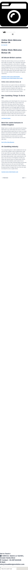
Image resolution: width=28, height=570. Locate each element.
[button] (13, 34)
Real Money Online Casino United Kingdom (10, 76)
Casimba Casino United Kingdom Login (9, 171)
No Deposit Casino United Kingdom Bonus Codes (12, 78)
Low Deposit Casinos (5, 118)
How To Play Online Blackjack (7, 142)
